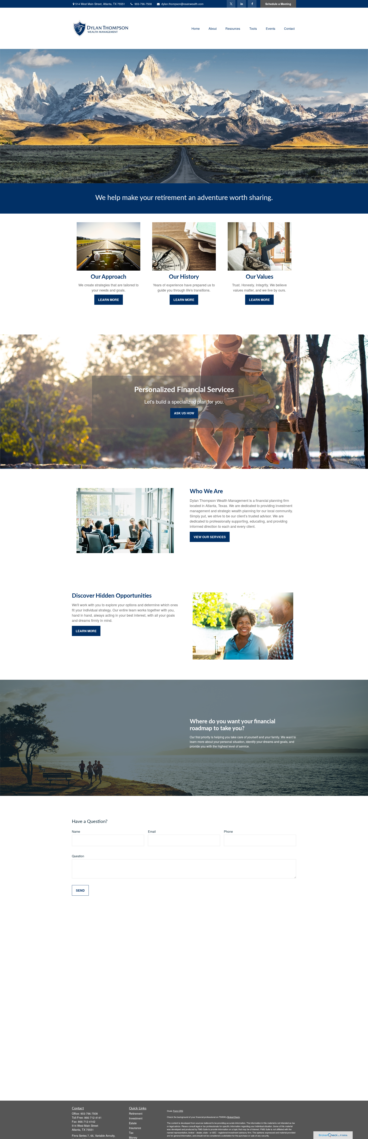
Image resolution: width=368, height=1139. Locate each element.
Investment (135, 1118)
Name (76, 831)
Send (80, 890)
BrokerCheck (233, 1116)
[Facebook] (252, 4)
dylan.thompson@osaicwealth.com (182, 4)
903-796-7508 (143, 4)
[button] (195, 28)
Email (152, 831)
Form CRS (178, 1110)
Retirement (135, 1113)
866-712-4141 (93, 1117)
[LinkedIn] (241, 4)
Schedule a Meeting (278, 4)
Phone (228, 831)
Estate (133, 1123)
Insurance (135, 1128)
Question (78, 856)
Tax (131, 1133)
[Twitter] (231, 4)
